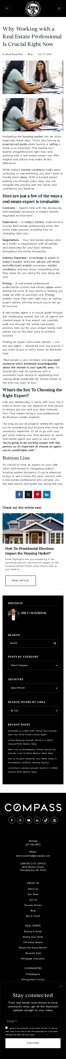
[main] (33, 405)
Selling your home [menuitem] (33, 937)
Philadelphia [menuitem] (33, 974)
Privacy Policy (41, 1035)
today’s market (34, 222)
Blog (30, 54)
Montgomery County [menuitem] (33, 979)
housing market (33, 136)
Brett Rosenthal (14, 54)
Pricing (49, 295)
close (60, 986)
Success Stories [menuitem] (33, 905)
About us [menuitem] (33, 889)
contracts (14, 212)
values (49, 287)
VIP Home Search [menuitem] (33, 942)
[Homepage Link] (33, 8)
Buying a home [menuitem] (33, 931)
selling (54, 144)
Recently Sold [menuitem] (33, 953)
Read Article (20, 581)
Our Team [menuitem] (33, 894)
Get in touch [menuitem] (33, 916)
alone (23, 177)
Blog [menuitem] (33, 911)
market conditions (33, 170)
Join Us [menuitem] (33, 900)
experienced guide (15, 144)
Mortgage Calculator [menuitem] (33, 959)
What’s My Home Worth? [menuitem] (33, 948)
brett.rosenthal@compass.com (33, 856)
